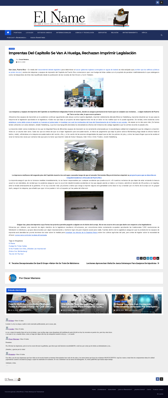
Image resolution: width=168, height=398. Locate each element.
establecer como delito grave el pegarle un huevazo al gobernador (34, 122)
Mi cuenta (160, 394)
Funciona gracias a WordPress (14, 391)
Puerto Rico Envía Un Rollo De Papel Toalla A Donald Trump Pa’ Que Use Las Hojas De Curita (31, 306)
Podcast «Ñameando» (16, 38)
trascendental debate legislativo (49, 70)
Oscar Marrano (24, 59)
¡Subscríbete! (112, 389)
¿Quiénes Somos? (139, 389)
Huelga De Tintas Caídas (18, 246)
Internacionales (63, 32)
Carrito (149, 389)
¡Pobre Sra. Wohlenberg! (18, 251)
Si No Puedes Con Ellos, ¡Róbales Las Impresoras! (27, 249)
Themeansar (40, 391)
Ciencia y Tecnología (84, 32)
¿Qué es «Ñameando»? (125, 389)
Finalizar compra (158, 389)
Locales (29, 32)
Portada (17, 32)
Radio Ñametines (38, 38)
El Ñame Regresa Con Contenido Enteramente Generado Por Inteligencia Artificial (137, 306)
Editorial (117, 301)
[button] (161, 35)
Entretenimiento (130, 32)
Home (94, 389)
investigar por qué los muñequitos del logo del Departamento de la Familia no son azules (94, 122)
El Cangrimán (26, 310)
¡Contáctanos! (102, 389)
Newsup (31, 391)
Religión (114, 32)
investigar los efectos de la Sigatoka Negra (81, 232)
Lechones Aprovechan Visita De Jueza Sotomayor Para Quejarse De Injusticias (122, 263)
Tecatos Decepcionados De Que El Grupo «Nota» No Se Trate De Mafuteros (45, 263)
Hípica (144, 32)
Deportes (102, 32)
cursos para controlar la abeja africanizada (31, 235)
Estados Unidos (45, 32)
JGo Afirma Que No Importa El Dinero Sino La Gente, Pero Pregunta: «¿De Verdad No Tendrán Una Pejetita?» (82, 306)
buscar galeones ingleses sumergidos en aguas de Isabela (96, 70)
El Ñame (12, 243)
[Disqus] (84, 341)
